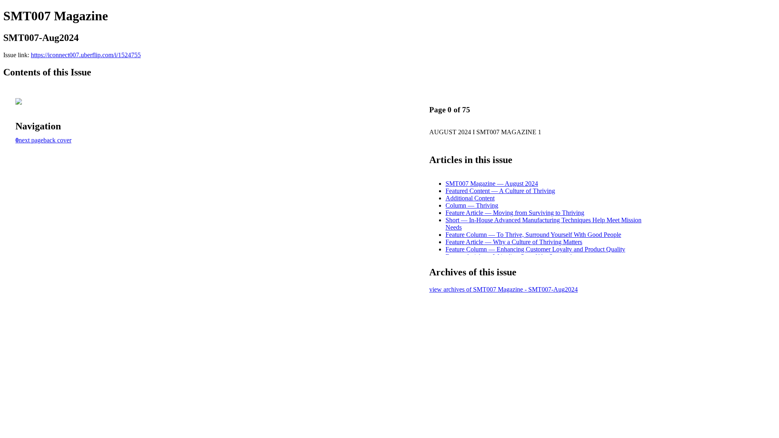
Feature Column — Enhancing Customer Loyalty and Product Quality (535, 249)
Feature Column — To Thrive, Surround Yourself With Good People (533, 234)
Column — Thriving (471, 205)
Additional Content (470, 198)
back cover (57, 140)
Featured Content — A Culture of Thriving (500, 190)
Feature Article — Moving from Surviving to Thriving (514, 212)
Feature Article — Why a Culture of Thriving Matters (513, 241)
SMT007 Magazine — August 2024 (491, 183)
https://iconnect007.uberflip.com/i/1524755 (86, 55)
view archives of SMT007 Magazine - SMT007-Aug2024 (503, 289)
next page (31, 140)
